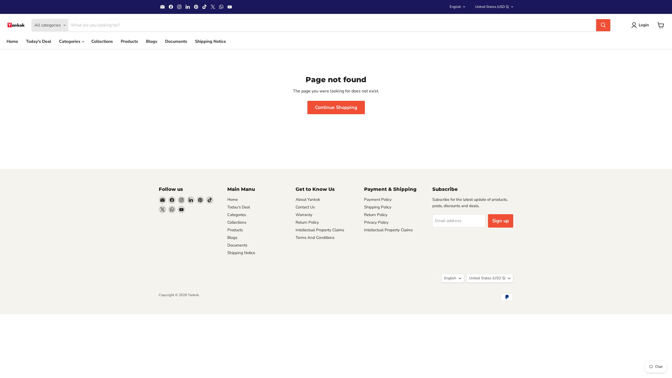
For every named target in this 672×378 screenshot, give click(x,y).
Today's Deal (38, 41)
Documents (176, 41)
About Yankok (308, 199)
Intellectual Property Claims (320, 230)
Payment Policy (378, 199)
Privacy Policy (376, 222)
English (455, 6)
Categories (70, 41)
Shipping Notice (210, 41)
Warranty (304, 214)
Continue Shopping (336, 107)
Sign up (500, 221)
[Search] (603, 25)
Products (129, 41)
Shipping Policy (377, 207)
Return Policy (307, 222)
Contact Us (305, 207)
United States (492, 6)
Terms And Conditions (315, 237)
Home (12, 41)
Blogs (151, 41)
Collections (102, 41)
